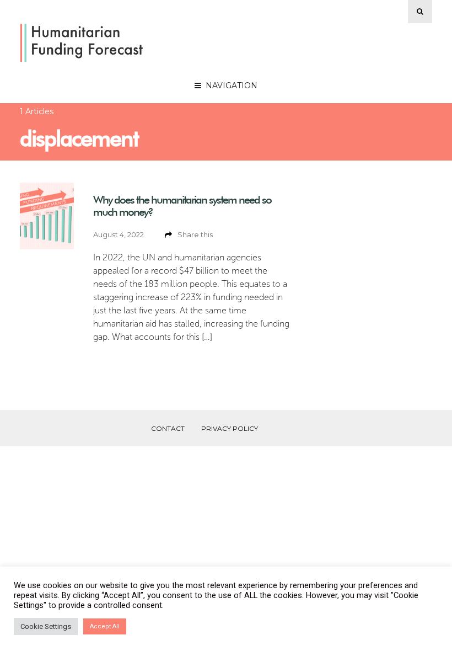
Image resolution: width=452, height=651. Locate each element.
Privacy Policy (229, 428)
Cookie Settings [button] (45, 626)
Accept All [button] (105, 626)
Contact (168, 428)
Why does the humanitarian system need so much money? (182, 206)
